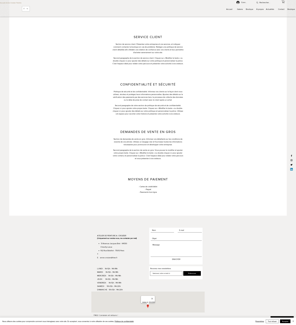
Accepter (285, 321)
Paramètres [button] (259, 321)
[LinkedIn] (291, 169)
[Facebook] (291, 155)
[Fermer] (293, 321)
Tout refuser (272, 321)
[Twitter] (291, 164)
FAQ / (97, 315)
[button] (283, 1)
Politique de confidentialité (124, 321)
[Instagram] (291, 160)
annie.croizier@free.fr (108, 258)
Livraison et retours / (109, 315)
